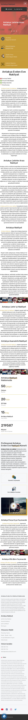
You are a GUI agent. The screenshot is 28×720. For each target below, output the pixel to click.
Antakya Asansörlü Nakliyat (8, 344)
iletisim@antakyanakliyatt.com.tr (8, 651)
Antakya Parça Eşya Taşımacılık (10, 523)
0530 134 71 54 (19, 9)
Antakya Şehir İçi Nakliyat (7, 310)
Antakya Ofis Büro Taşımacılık (8, 562)
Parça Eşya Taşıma (5, 633)
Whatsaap (9, 9)
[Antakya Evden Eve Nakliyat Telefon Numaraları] (4, 716)
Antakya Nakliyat (5, 231)
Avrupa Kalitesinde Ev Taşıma (7, 637)
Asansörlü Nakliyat (5, 621)
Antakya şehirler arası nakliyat (8, 206)
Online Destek (4, 640)
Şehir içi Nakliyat (5, 623)
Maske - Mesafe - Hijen (6, 635)
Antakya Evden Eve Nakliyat (9, 88)
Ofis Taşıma (3, 626)
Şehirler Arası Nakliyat (6, 619)
